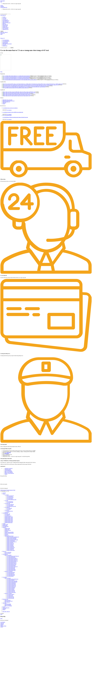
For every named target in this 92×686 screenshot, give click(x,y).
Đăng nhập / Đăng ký (6, 611)
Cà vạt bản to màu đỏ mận (11, 582)
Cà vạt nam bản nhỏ (10, 495)
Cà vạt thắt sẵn (7, 507)
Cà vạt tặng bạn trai (8, 515)
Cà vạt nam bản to (10, 496)
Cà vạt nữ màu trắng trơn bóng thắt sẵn (23, 78)
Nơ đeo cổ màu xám (10, 549)
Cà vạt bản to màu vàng (11, 591)
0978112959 (8, 452)
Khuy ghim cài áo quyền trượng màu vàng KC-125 (26, 92)
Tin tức (4, 103)
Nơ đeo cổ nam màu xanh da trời (12, 539)
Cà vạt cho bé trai (10, 511)
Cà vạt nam (4, 17)
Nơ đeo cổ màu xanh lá (11, 550)
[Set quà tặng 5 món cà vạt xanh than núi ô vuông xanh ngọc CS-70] (14, 85)
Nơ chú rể (6, 531)
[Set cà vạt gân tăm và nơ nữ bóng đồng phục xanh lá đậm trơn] (13, 86)
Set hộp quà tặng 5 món (9, 520)
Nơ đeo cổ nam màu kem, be (12, 541)
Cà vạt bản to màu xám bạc (11, 584)
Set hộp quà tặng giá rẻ (8, 522)
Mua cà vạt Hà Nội (8, 604)
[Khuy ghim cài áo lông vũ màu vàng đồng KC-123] (10, 91)
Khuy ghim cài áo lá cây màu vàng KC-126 (22, 95)
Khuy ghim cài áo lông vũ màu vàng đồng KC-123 (26, 91)
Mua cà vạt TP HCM (8, 605)
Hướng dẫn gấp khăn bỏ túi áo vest (8, 100)
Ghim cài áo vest (5, 21)
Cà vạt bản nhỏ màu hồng (11, 565)
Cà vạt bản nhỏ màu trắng (11, 569)
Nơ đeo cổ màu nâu (10, 544)
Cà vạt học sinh (7, 503)
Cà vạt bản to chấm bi (10, 594)
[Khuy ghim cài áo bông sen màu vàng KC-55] (9, 94)
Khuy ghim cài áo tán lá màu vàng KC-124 (22, 93)
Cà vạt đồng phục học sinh (11, 506)
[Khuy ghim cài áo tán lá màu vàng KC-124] (9, 93)
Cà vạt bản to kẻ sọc (10, 596)
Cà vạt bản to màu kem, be (11, 585)
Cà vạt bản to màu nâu (10, 588)
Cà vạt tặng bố (7, 514)
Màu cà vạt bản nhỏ (8, 555)
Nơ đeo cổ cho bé (8, 530)
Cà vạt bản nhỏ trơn (10, 576)
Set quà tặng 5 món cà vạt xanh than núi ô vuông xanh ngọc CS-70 (37, 85)
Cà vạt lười (9, 509)
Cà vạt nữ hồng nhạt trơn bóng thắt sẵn (23, 76)
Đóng (1, 71)
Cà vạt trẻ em (7, 510)
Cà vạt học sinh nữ (10, 505)
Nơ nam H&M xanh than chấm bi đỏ (22, 87)
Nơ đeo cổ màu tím (10, 542)
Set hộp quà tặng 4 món (9, 519)
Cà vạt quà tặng (5, 19)
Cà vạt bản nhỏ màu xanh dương (12, 558)
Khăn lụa (4, 23)
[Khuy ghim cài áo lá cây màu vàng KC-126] (9, 95)
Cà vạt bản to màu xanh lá (11, 592)
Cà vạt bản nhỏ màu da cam (11, 564)
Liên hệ (1, 5)
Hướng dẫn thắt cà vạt (6, 101)
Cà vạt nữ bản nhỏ (10, 502)
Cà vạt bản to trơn (10, 595)
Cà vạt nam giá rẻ (10, 498)
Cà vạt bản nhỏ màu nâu (11, 567)
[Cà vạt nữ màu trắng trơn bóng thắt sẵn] (10, 78)
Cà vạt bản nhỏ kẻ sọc (10, 573)
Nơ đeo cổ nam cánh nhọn (9, 533)
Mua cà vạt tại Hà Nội (8, 471)
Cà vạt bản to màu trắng (11, 590)
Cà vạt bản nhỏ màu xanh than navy (13, 556)
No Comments (9, 114)
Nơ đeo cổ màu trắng (10, 546)
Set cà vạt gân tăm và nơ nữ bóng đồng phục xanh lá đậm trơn (35, 86)
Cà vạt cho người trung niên (11, 499)
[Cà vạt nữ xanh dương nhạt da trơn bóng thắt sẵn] (11, 79)
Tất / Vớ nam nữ (5, 28)
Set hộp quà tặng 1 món (9, 516)
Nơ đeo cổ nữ (5, 26)
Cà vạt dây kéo (9, 508)
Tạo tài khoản (2, 622)
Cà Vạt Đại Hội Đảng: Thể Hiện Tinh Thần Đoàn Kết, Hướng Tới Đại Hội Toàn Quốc (15, 117)
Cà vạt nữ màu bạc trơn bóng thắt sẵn (22, 77)
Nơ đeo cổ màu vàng (10, 543)
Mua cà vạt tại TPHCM (9, 472)
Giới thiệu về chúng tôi (8, 468)
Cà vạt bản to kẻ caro (10, 597)
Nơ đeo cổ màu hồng (10, 548)
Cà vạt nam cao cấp (10, 497)
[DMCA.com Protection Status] (3, 482)
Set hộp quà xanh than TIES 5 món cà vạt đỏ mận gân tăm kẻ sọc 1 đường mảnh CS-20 (48, 83)
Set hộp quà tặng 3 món (9, 518)
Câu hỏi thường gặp (3, 7)
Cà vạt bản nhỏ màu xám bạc (12, 559)
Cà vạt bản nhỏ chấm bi (11, 572)
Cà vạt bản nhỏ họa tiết (11, 575)
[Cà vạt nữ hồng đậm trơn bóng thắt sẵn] (10, 75)
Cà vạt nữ (4, 18)
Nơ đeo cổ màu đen (10, 545)
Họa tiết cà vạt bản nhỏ (8, 571)
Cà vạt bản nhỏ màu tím (11, 568)
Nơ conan (6, 534)
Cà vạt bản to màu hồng (11, 587)
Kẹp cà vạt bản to (8, 553)
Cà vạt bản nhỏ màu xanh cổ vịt (12, 566)
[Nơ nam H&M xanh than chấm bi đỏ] (9, 87)
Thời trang (4, 102)
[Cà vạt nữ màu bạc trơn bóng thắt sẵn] (9, 77)
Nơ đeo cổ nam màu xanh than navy (13, 536)
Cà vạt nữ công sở (10, 501)
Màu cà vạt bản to (8, 578)
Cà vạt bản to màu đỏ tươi (11, 583)
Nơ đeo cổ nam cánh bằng (9, 532)
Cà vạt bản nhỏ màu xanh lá (11, 563)
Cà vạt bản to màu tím (10, 589)
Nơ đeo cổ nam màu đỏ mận (11, 537)
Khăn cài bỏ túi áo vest (6, 22)
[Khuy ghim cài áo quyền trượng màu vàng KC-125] (10, 92)
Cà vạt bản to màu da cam (11, 586)
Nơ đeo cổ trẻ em (5, 27)
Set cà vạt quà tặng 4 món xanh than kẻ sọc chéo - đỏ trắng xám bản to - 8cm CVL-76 (44, 84)
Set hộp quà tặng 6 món (9, 521)
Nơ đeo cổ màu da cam (11, 547)
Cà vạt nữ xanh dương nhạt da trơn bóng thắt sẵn (28, 79)
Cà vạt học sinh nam (10, 504)
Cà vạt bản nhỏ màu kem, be (11, 562)
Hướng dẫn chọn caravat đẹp (7, 99)
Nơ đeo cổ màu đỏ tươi (11, 540)
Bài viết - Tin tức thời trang (9, 473)
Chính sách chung (8, 469)
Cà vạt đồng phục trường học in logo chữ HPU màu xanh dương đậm (13, 112)
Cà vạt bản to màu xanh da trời (12, 581)
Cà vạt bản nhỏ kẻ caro (11, 574)
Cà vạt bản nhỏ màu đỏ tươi (11, 561)
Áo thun (4, 16)
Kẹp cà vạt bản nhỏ (8, 552)
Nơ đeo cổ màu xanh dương (11, 538)
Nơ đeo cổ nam (5, 25)
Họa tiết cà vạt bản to (8, 593)
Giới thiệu (2, 6)
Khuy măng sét (5, 24)
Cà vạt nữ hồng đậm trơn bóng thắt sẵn (23, 75)
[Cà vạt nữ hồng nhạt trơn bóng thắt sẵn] (10, 76)
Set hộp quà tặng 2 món (9, 517)
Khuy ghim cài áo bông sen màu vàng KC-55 (24, 94)
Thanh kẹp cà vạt (5, 29)
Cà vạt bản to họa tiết (10, 598)
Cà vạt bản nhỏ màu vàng (11, 570)
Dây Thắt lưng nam (6, 20)
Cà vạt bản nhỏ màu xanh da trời (12, 560)
